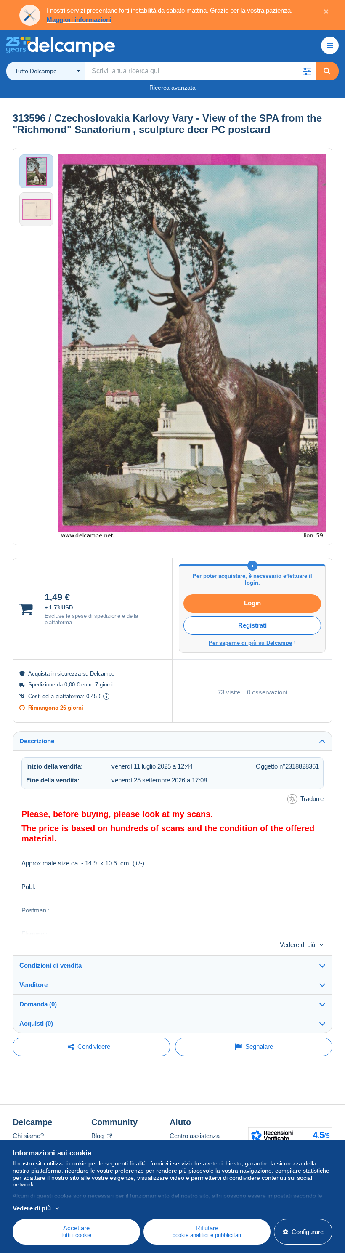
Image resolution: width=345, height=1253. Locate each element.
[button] (306, 71)
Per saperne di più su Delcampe (250, 643)
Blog (98, 1135)
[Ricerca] (327, 71)
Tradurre (312, 798)
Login (252, 603)
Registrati (252, 625)
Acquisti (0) (36, 1023)
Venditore (33, 984)
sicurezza (69, 673)
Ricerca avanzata (172, 87)
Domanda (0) (38, 1004)
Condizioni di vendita (50, 965)
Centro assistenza (195, 1135)
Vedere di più (297, 944)
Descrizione (36, 741)
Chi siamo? (28, 1135)
